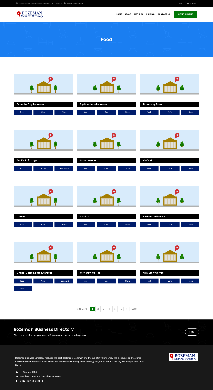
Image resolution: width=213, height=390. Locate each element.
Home (180, 3)
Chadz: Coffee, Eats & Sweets (34, 272)
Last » (134, 309)
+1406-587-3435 (29, 372)
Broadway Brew (152, 104)
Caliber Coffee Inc (154, 216)
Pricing (150, 14)
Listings (138, 14)
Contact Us (164, 14)
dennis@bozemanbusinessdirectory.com (40, 376)
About (128, 14)
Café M (84, 216)
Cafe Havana (88, 160)
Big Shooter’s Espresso (93, 104)
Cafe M (147, 160)
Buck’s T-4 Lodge (27, 160)
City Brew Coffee (90, 272)
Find (192, 332)
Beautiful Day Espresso (30, 104)
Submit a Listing (185, 14)
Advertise (191, 3)
